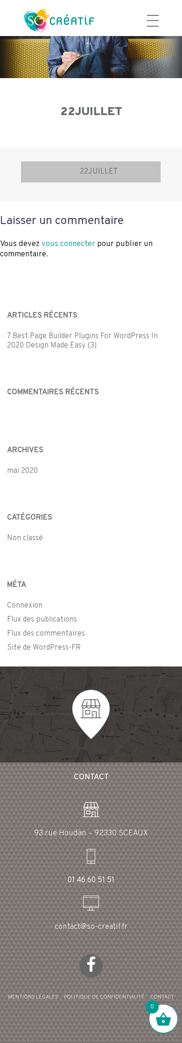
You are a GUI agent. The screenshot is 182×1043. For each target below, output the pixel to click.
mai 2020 (22, 471)
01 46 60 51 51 (91, 880)
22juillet (99, 171)
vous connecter (68, 244)
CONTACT (162, 997)
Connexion (24, 605)
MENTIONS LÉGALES (33, 997)
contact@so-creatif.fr (91, 927)
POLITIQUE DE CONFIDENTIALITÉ (104, 997)
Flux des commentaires (46, 633)
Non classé (25, 538)
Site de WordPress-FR (44, 647)
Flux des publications (42, 619)
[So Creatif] (50, 19)
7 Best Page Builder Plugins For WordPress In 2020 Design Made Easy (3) (82, 341)
